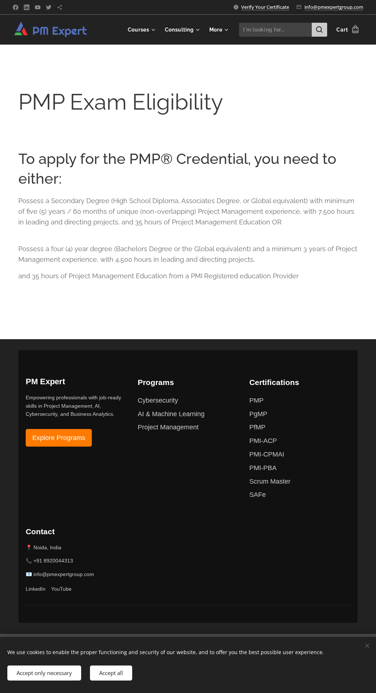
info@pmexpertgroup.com (333, 7)
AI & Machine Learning (171, 414)
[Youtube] (37, 7)
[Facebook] (15, 7)
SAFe (257, 494)
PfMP (257, 427)
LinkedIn (36, 589)
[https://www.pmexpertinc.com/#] (59, 7)
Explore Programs (58, 437)
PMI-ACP (263, 440)
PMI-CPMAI (266, 454)
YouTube (61, 589)
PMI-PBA (262, 468)
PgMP (258, 414)
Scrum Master (269, 481)
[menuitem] (142, 30)
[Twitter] (48, 7)
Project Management (168, 427)
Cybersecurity (158, 400)
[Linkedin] (26, 7)
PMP (256, 400)
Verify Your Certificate (265, 7)
